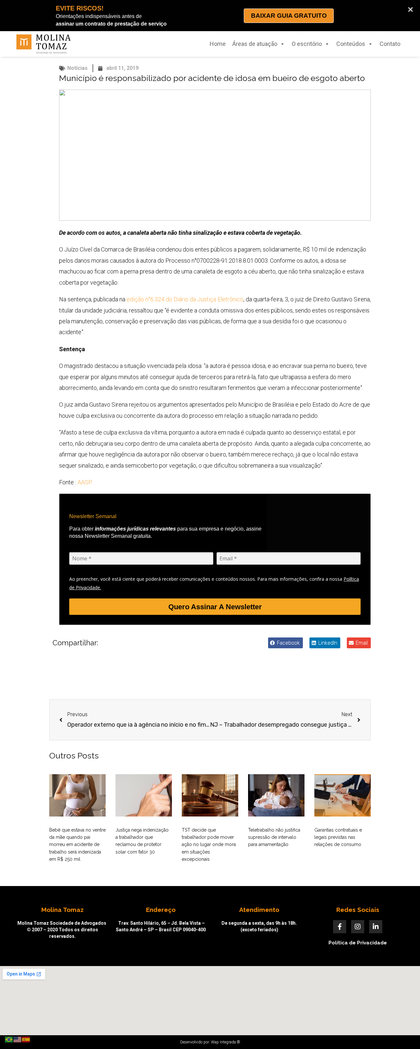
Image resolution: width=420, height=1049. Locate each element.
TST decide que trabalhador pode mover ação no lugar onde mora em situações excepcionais (209, 844)
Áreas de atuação (254, 43)
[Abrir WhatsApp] (403, 1032)
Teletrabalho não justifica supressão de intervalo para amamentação (274, 837)
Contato (390, 43)
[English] (17, 1039)
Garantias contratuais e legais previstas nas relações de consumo (338, 837)
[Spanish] (26, 1039)
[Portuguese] (9, 1039)
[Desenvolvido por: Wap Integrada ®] (210, 1042)
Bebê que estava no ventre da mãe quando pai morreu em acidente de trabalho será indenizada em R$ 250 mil (77, 844)
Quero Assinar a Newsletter (215, 607)
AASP (84, 482)
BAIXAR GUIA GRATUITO (289, 15)
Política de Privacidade (357, 943)
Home (218, 43)
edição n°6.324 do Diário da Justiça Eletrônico (185, 299)
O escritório (307, 43)
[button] (285, 642)
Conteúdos (350, 43)
